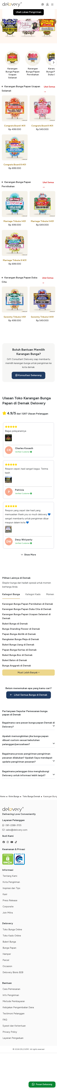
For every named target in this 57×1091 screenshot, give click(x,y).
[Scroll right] (53, 62)
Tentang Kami (10, 876)
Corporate (8, 906)
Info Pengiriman (11, 995)
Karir (5, 894)
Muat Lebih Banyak (28, 672)
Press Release (10, 900)
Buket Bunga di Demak (15, 623)
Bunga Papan (9, 948)
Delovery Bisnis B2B (13, 972)
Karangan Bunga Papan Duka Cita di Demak (26, 609)
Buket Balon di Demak (14, 660)
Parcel (6, 960)
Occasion (7, 966)
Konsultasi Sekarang (29, 375)
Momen (50, 594)
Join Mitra (8, 912)
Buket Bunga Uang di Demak (18, 644)
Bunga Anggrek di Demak (16, 665)
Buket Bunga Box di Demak (17, 655)
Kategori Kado (33, 594)
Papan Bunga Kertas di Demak (19, 650)
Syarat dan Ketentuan (14, 1025)
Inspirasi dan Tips (11, 888)
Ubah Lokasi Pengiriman (28, 12)
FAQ (5, 1019)
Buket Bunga (9, 941)
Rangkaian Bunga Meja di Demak (20, 639)
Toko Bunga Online (12, 929)
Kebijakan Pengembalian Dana (18, 1007)
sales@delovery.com (16, 830)
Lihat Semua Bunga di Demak (30, 694)
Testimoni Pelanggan (13, 1013)
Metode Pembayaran (14, 1001)
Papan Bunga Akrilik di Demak (19, 634)
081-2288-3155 (13, 825)
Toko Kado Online (12, 935)
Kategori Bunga (11, 594)
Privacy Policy (10, 1032)
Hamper (7, 954)
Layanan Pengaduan (13, 1038)
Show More (30, 554)
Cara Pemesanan (11, 989)
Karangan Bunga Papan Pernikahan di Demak (27, 604)
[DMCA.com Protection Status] (8, 859)
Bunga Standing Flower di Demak (21, 629)
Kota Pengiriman (11, 882)
